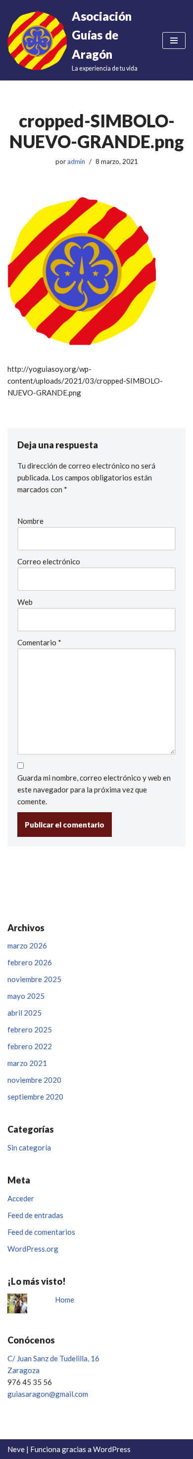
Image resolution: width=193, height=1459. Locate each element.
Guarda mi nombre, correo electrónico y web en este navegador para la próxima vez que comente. (94, 789)
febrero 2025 (29, 1029)
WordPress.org (32, 1248)
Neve (16, 1449)
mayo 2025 (26, 995)
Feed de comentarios (41, 1231)
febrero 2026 (29, 962)
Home (64, 1299)
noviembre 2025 (34, 979)
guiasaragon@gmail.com (47, 1393)
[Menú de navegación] (174, 40)
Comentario (39, 642)
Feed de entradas (35, 1215)
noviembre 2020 (34, 1079)
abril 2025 (24, 1012)
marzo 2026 (27, 945)
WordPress (112, 1449)
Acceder (20, 1198)
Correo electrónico (48, 561)
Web (25, 601)
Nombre (30, 520)
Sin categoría (29, 1147)
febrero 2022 (29, 1046)
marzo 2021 (27, 1063)
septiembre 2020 (35, 1096)
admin (76, 161)
